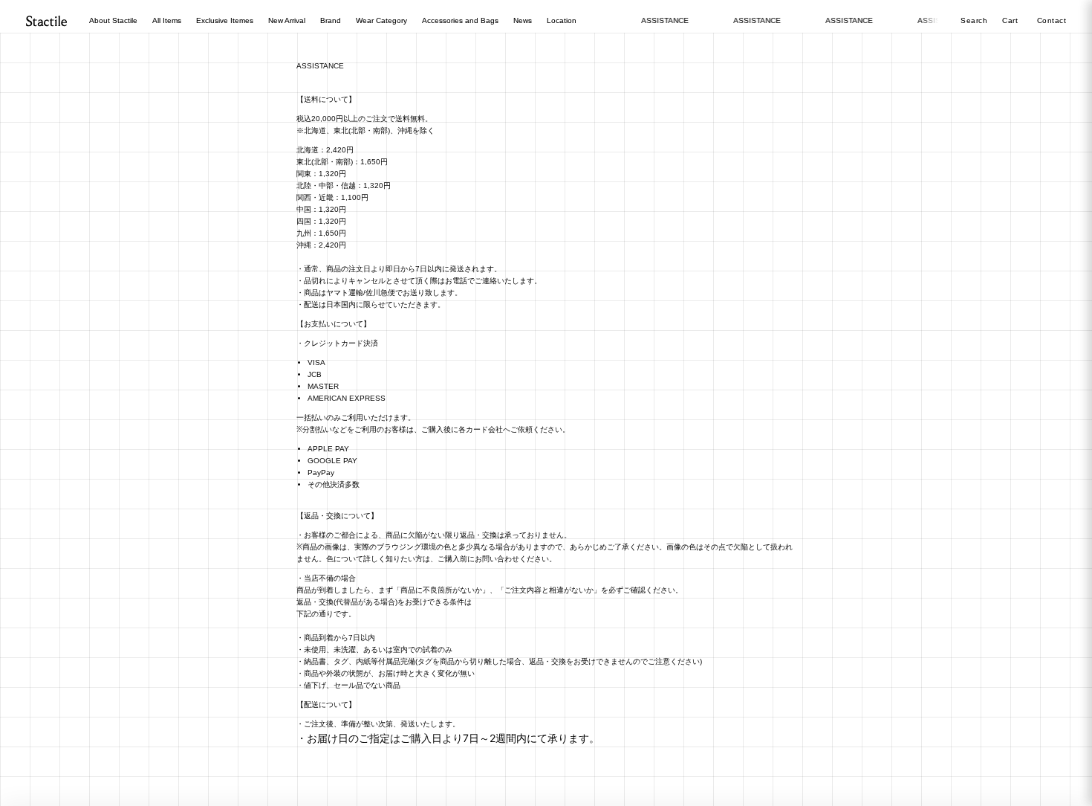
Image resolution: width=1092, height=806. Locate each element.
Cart (1011, 20)
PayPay (321, 472)
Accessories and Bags (460, 20)
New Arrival (286, 20)
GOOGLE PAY (332, 461)
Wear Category (381, 20)
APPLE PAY (328, 449)
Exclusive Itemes (224, 20)
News (522, 20)
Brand (330, 20)
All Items (166, 20)
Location (561, 20)
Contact (1052, 20)
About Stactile (113, 20)
